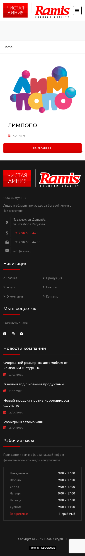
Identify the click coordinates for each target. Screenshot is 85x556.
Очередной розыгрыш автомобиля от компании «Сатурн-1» (35, 365)
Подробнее (42, 148)
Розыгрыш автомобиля (23, 422)
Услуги (11, 287)
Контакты (52, 296)
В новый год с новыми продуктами (33, 384)
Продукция (54, 278)
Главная (12, 278)
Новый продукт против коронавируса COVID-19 (36, 403)
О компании (15, 296)
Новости (52, 287)
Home (8, 47)
